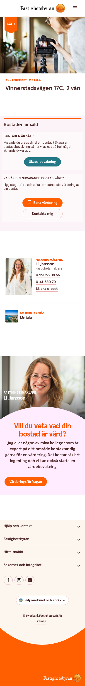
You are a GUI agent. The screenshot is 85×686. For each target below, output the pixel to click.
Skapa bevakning (42, 161)
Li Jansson (45, 264)
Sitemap (41, 621)
